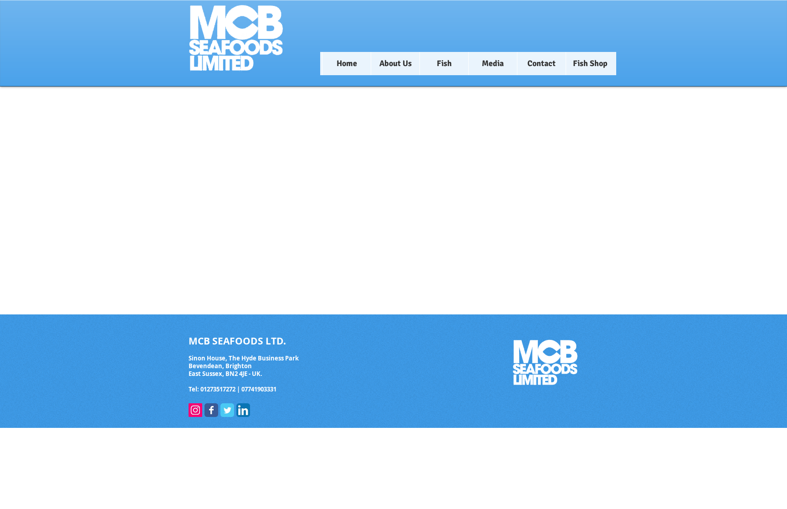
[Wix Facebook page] (211, 410)
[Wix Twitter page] (227, 410)
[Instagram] (195, 410)
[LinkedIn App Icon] (243, 410)
